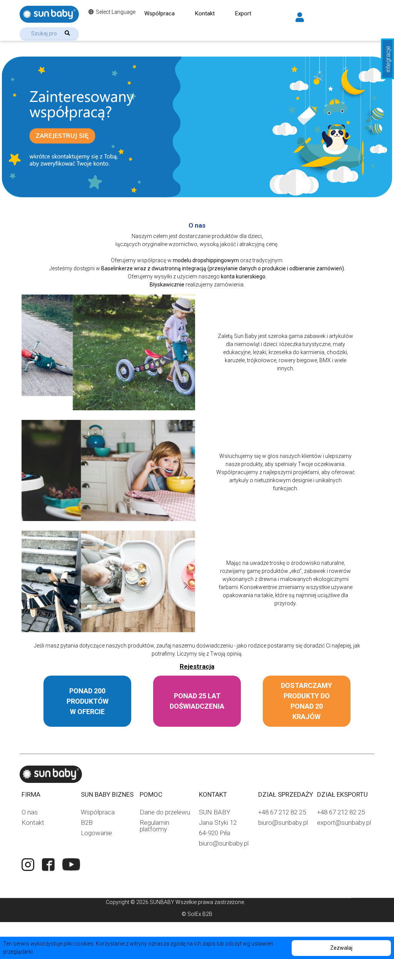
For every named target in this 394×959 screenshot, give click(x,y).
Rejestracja (197, 666)
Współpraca (159, 13)
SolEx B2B (199, 914)
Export (243, 13)
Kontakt (205, 13)
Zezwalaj (341, 948)
